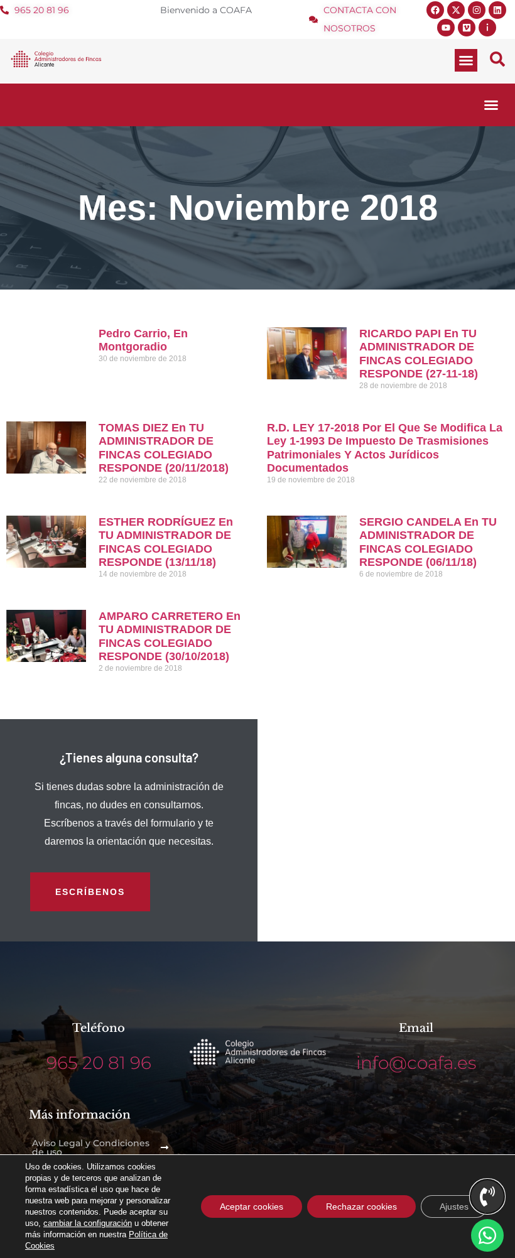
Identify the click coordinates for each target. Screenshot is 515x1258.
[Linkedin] (497, 10)
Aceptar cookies (251, 1206)
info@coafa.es (416, 1062)
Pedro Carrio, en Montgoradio (143, 340)
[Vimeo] (466, 27)
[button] (466, 60)
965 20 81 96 (98, 1062)
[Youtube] (446, 27)
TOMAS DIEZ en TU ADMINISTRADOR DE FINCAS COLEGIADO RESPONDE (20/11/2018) (164, 448)
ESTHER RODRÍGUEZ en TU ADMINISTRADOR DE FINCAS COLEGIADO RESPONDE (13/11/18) (166, 542)
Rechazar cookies (361, 1206)
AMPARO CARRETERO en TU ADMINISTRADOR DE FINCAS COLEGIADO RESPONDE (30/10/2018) (170, 636)
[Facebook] (435, 10)
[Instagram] (476, 10)
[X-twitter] (456, 10)
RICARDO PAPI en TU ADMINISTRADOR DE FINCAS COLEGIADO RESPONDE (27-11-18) (418, 354)
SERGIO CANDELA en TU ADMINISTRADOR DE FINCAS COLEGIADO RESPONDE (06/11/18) (428, 542)
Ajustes (454, 1206)
